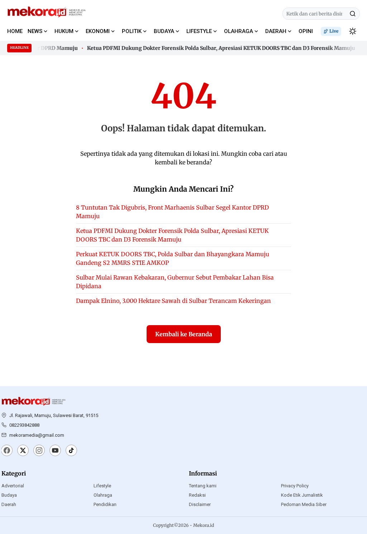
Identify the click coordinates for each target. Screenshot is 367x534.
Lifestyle (102, 485)
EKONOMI (98, 31)
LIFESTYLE (199, 31)
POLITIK (132, 31)
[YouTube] (55, 451)
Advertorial (12, 485)
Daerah (8, 504)
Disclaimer (200, 504)
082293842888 (24, 425)
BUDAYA (164, 31)
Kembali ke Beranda (183, 334)
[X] (23, 451)
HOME (15, 31)
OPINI (306, 31)
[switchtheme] (352, 31)
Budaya (9, 495)
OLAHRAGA (238, 31)
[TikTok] (71, 451)
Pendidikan (105, 504)
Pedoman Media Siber (304, 504)
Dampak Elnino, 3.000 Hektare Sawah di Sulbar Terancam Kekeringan (173, 300)
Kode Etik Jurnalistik (302, 495)
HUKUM (63, 31)
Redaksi (197, 495)
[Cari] (352, 13)
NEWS (35, 31)
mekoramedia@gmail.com (36, 435)
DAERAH (275, 31)
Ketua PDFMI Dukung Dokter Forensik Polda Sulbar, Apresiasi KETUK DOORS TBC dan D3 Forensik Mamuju (218, 48)
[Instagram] (39, 451)
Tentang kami (202, 485)
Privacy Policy (295, 485)
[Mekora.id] (33, 401)
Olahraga (103, 495)
